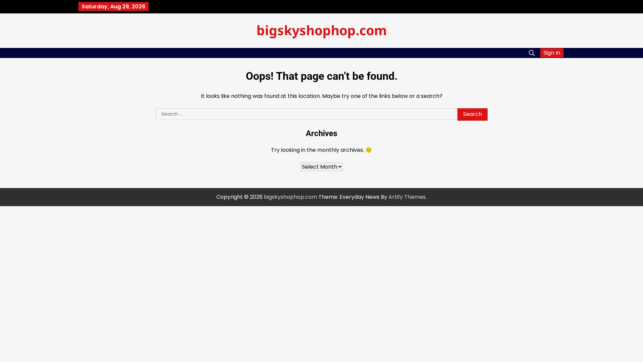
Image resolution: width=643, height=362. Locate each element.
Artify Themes (407, 197)
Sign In (552, 53)
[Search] (532, 53)
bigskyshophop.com (322, 30)
